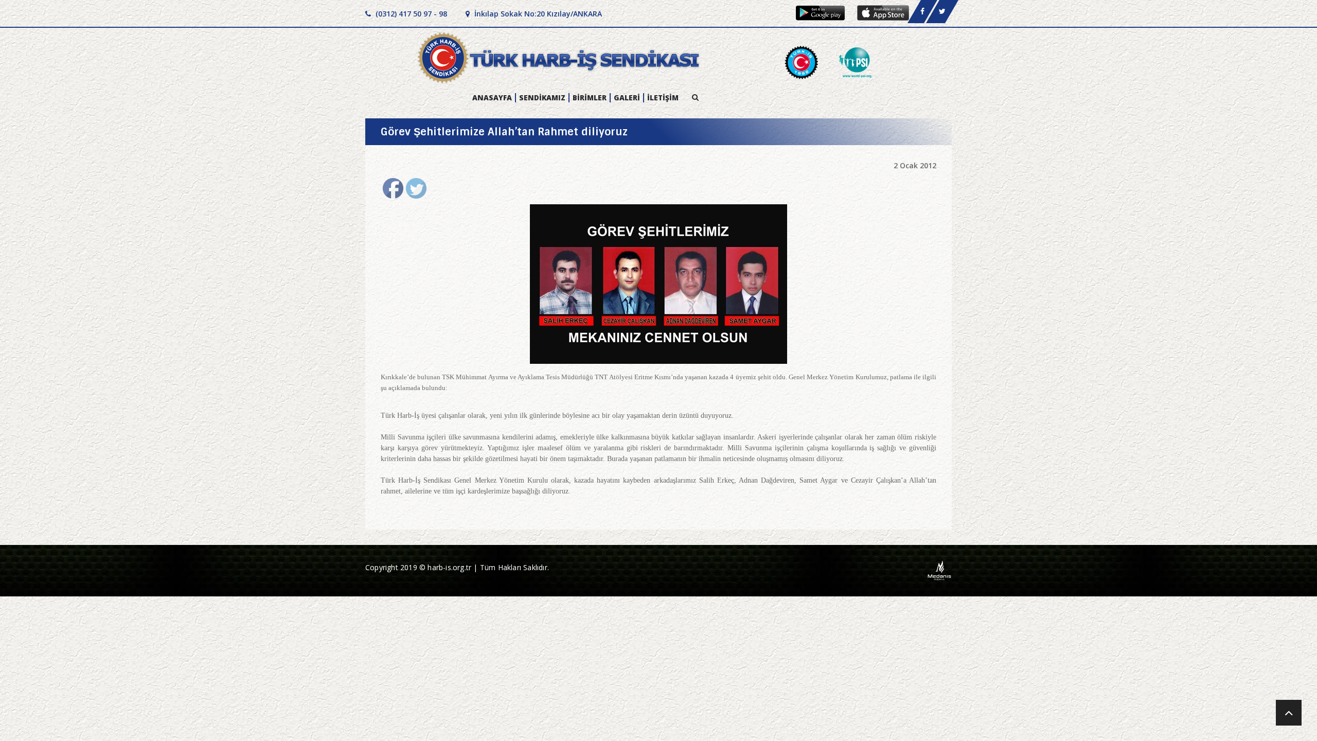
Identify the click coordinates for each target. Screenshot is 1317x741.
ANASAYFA (492, 97)
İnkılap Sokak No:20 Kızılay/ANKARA (537, 14)
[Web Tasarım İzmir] (940, 570)
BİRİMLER (590, 97)
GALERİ (627, 97)
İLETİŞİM (663, 97)
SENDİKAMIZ (542, 97)
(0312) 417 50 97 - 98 (410, 14)
